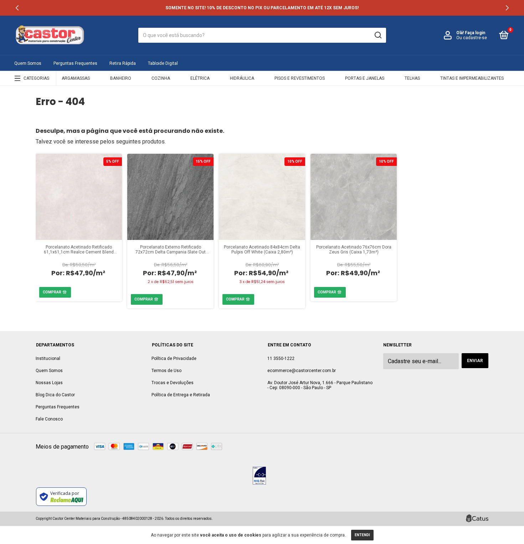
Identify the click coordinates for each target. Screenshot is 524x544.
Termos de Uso (166, 370)
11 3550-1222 (280, 358)
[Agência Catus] (477, 518)
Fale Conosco (49, 419)
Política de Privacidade (173, 358)
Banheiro (120, 78)
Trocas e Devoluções (172, 382)
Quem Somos (27, 63)
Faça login (475, 32)
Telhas (412, 78)
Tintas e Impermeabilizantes (472, 78)
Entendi (362, 535)
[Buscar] (378, 35)
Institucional (48, 358)
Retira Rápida (122, 63)
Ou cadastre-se (471, 37)
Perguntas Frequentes (75, 63)
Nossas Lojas (49, 382)
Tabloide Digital (163, 63)
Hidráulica (242, 78)
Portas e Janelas (364, 78)
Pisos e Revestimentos (299, 78)
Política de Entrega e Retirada (180, 394)
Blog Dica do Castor (55, 394)
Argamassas (76, 78)
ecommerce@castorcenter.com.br (301, 370)
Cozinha (160, 78)
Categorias (36, 78)
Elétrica (200, 78)
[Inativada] (259, 476)
